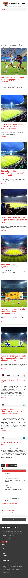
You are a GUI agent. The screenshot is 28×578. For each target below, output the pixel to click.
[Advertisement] (14, 27)
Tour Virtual (8, 473)
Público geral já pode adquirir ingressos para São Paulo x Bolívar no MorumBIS (12, 126)
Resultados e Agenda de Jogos (13, 498)
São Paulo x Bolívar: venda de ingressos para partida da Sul (12, 265)
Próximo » (14, 465)
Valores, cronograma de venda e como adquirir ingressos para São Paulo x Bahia (13, 311)
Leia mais (3, 90)
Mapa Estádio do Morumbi (12, 478)
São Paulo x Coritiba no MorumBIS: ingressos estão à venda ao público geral (12, 173)
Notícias (7, 491)
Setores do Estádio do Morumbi (13, 489)
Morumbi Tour (8, 487)
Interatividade (8, 476)
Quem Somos (6, 549)
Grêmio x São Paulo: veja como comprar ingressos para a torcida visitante (14, 220)
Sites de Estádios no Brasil (12, 507)
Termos (5, 553)
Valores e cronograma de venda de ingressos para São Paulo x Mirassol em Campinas (13, 358)
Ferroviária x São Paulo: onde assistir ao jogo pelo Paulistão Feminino (12, 80)
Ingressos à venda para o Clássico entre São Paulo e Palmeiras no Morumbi (11, 412)
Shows (6, 496)
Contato (7, 500)
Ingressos (7, 494)
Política (5, 551)
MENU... (4, 10)
